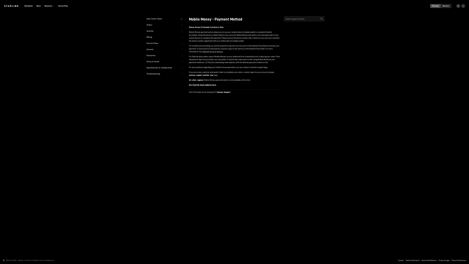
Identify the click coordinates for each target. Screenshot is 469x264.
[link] (11, 6)
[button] (165, 25)
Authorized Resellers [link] (429, 260)
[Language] (458, 6)
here (266, 67)
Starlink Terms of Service (213, 52)
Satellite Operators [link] (413, 260)
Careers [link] (401, 260)
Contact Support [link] (223, 92)
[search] (321, 18)
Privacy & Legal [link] (444, 260)
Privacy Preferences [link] (459, 260)
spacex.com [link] (50, 260)
